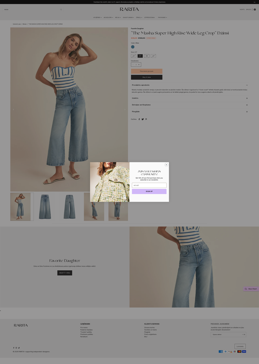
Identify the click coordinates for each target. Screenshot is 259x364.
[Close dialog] (166, 165)
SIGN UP (149, 191)
